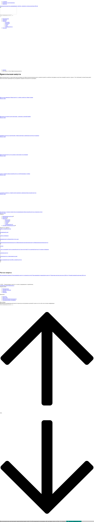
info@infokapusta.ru (10, 285)
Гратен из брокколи (4, 235)
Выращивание (6, 18)
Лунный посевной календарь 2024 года (77, 275)
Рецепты (4, 21)
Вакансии (5, 3)
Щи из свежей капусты (17, 259)
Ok (67, 521)
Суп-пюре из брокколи (44, 249)
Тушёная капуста (9, 26)
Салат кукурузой (24, 249)
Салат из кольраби (4, 249)
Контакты (5, 296)
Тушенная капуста (4, 252)
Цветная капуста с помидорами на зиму (8, 256)
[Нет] (81, 521)
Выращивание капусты (8, 216)
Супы (6, 25)
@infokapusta (3, 285)
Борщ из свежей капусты (5, 228)
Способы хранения (7, 290)
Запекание (7, 23)
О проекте (5, 1)
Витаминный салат (4, 232)
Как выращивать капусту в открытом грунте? (22, 275)
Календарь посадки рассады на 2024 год (59, 275)
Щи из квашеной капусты (6, 259)
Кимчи (10, 239)
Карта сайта (5, 297)
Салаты (6, 24)
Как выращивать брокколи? (6, 275)
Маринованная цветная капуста (41, 242)
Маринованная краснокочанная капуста (25, 242)
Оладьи (1, 246)
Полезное (5, 27)
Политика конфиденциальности (10, 298)
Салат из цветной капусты (14, 249)
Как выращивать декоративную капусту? (42, 275)
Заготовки (7, 22)
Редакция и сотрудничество (9, 2)
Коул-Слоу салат (15, 239)
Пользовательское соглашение (9, 300)
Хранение (5, 19)
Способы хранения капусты (9, 225)
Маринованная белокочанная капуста (8, 242)
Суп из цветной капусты (33, 249)
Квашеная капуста (4, 239)
